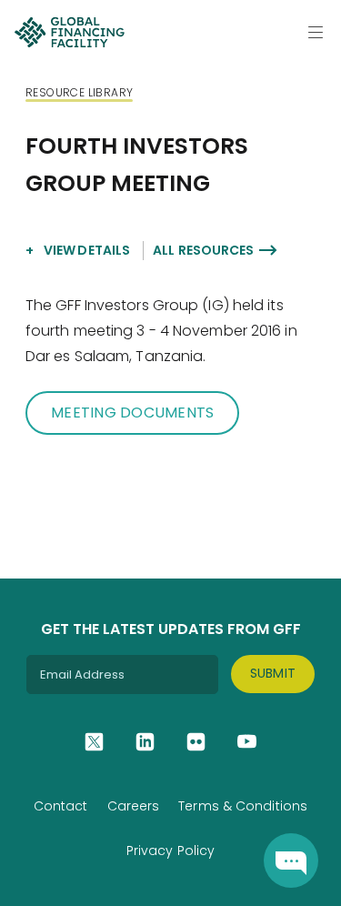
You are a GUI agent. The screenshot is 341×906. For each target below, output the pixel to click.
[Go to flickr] (196, 741)
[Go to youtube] (246, 741)
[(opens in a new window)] (291, 860)
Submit (273, 673)
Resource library (79, 92)
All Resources (203, 250)
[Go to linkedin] (145, 741)
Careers (133, 806)
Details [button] (87, 250)
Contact (61, 806)
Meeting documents (132, 412)
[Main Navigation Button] (315, 32)
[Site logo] (69, 32)
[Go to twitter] (94, 741)
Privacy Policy (170, 850)
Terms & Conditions (242, 806)
